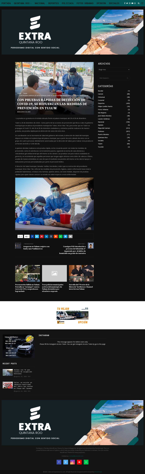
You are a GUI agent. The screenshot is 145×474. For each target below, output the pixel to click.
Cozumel (101, 100)
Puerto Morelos (103, 134)
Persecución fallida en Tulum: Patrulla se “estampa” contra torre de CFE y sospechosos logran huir (27, 288)
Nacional (40, 3)
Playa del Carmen (104, 128)
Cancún (100, 94)
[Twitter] (127, 3)
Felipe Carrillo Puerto (105, 106)
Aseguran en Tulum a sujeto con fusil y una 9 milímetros (36, 247)
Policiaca (67, 3)
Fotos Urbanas (85, 3)
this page (102, 344)
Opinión (101, 3)
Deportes (53, 3)
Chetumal (101, 97)
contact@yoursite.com (76, 456)
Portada (6, 3)
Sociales (114, 3)
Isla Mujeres (102, 113)
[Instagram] (130, 3)
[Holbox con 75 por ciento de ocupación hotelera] (8, 372)
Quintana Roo (22, 3)
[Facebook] (125, 3)
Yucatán (101, 147)
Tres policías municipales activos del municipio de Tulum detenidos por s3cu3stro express (52, 288)
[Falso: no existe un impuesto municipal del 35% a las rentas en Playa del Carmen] (8, 385)
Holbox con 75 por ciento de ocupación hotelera (23, 372)
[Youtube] (133, 3)
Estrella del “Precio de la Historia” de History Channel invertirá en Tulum (81, 287)
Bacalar (100, 91)
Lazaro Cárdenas (104, 119)
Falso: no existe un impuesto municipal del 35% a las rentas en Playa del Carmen (23, 385)
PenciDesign (98, 472)
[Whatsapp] (135, 3)
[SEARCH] (127, 78)
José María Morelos (104, 116)
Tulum (100, 144)
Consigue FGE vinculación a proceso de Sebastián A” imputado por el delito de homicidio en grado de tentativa (72, 249)
